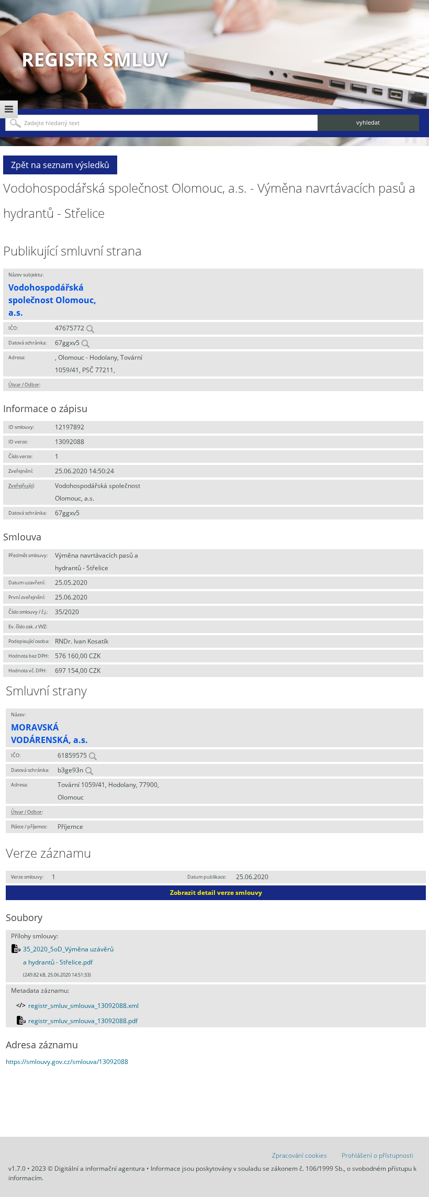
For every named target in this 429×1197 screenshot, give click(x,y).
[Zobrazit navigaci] (9, 109)
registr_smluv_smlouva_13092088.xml (83, 1006)
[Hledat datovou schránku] (85, 343)
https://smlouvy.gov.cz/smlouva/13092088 (67, 1061)
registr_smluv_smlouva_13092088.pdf (83, 1021)
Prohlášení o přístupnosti (377, 1155)
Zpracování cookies (299, 1155)
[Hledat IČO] (90, 328)
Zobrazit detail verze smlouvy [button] (216, 892)
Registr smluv (94, 59)
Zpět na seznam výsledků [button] (60, 165)
